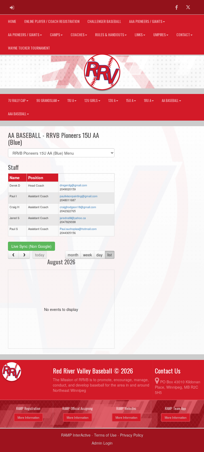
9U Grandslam (46, 100)
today (39, 254)
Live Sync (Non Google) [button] (31, 246)
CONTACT (183, 34)
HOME (12, 21)
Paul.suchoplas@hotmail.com (78, 229)
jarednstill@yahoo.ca (73, 218)
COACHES (77, 34)
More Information (28, 417)
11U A (70, 100)
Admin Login (102, 443)
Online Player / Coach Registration (51, 21)
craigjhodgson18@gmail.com (78, 207)
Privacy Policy (131, 435)
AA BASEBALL (170, 100)
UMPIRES (159, 34)
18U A (147, 100)
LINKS (139, 34)
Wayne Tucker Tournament (29, 48)
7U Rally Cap (17, 100)
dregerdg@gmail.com (73, 185)
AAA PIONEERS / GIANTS (145, 21)
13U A (112, 100)
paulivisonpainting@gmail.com (78, 196)
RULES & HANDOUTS (109, 34)
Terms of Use (105, 435)
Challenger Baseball (104, 21)
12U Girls (91, 100)
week (87, 254)
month (73, 254)
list (109, 254)
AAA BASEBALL (17, 113)
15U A (129, 100)
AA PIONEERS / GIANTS (23, 34)
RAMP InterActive (76, 435)
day (99, 254)
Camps (55, 34)
